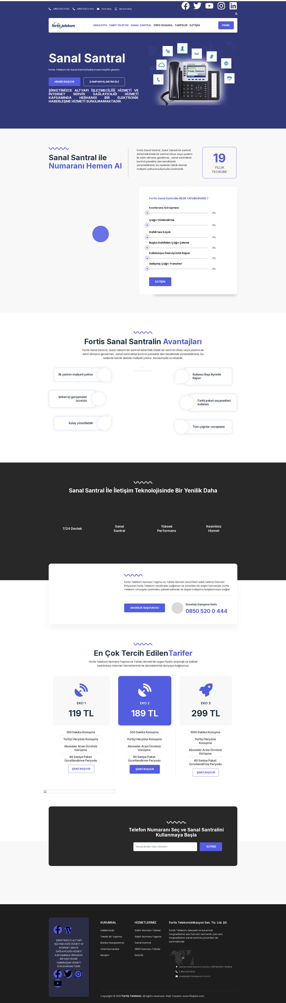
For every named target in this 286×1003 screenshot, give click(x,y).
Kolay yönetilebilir (81, 423)
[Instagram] (221, 6)
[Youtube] (58, 983)
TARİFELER (181, 25)
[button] (236, 13)
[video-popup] (100, 234)
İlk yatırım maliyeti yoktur (75, 374)
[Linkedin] (233, 6)
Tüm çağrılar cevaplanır (209, 426)
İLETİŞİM (195, 25)
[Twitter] (68, 974)
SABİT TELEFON (118, 25)
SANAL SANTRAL (141, 25)
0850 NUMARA (163, 25)
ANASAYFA (100, 25)
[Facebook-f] (58, 930)
